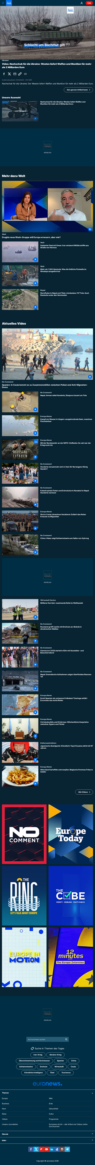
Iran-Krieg (38, 1055)
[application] (47, 33)
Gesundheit (53, 1109)
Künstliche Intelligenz (33, 1072)
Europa (5, 1098)
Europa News (46, 416)
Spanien (60, 1061)
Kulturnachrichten (48, 743)
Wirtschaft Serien (48, 600)
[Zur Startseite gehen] (9, 3)
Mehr (4, 1140)
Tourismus (66, 1072)
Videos (4, 1119)
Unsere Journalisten (10, 1124)
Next (4, 1109)
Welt (4, 234)
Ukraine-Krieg (55, 1055)
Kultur (51, 1114)
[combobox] (47, 1039)
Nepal (42, 290)
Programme (53, 1119)
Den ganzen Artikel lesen (77, 90)
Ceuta (73, 1067)
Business (5, 1103)
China (73, 1061)
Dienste (5, 1134)
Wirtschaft (59, 1067)
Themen (5, 1093)
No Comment (7, 382)
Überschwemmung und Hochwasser (34, 1061)
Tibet (52, 1072)
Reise (4, 1114)
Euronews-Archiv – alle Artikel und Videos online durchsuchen (68, 1125)
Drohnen (43, 1067)
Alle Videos (83, 792)
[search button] (66, 1039)
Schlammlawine (26, 1067)
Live (89, 3)
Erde (51, 1103)
